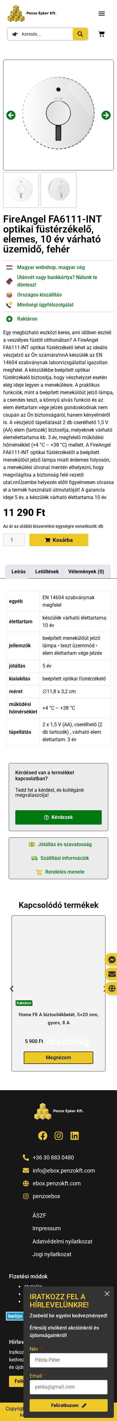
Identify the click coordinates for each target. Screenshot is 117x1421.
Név (34, 1349)
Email (36, 1376)
